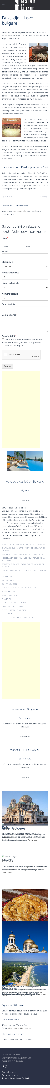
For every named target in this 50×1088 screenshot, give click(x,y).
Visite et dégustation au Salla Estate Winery (23, 544)
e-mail (5, 251)
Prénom (5, 247)
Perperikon (7, 614)
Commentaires (9, 315)
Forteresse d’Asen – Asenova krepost (19, 588)
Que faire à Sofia (10, 584)
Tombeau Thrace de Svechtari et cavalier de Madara (23, 565)
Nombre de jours (10, 294)
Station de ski (9, 262)
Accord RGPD (9, 336)
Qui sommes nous (10, 1075)
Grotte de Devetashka (12, 606)
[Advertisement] (21, 409)
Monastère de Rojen (11, 595)
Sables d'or (7, 577)
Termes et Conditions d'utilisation (16, 1078)
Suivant (43, 197)
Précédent (8, 197)
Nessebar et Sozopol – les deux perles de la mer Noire (23, 559)
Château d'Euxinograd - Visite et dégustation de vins (24, 549)
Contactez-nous (9, 1072)
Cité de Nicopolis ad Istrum (15, 610)
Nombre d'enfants (11, 283)
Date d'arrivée (9, 304)
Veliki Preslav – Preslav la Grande (18, 618)
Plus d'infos (25, 500)
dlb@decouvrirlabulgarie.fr (20, 1028)
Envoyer (7, 366)
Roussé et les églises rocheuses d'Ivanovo (22, 554)
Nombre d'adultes (11, 272)
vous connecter (20, 211)
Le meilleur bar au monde (14, 603)
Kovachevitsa (8, 591)
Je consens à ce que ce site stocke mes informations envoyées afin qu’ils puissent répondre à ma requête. (22, 342)
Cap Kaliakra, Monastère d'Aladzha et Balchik (24, 570)
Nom (5, 238)
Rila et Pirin (7, 599)
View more (7, 837)
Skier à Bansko (9, 580)
